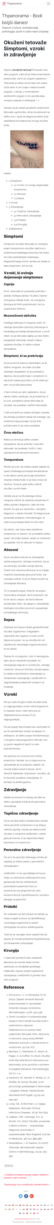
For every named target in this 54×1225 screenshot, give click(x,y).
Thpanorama (13, 3)
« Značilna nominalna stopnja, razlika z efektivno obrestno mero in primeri (26, 1176)
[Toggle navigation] (48, 3)
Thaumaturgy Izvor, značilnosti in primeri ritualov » (27, 1184)
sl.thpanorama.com (23, 1219)
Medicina (9, 1166)
